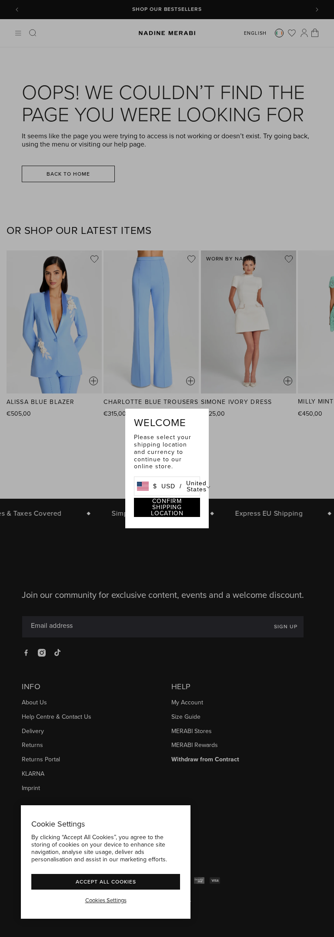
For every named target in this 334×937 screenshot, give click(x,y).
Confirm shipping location (167, 507)
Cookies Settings (106, 900)
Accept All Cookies (106, 881)
